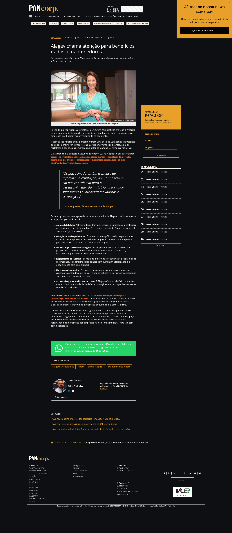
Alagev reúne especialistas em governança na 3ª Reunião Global (85, 423)
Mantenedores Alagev (119, 366)
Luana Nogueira (96, 366)
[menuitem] (40, 17)
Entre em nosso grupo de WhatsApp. (87, 351)
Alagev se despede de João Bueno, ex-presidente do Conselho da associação (91, 429)
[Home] (52, 442)
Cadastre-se (161, 155)
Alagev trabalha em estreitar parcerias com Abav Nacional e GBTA (86, 418)
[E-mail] (73, 390)
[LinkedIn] (69, 390)
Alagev (81, 366)
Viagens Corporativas (63, 366)
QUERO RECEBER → (204, 30)
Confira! (103, 388)
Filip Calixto (56, 37)
